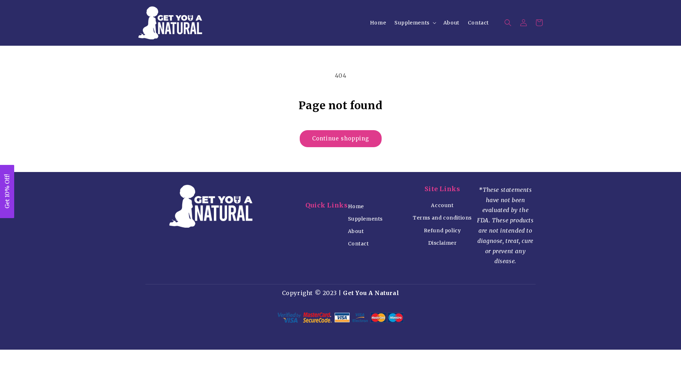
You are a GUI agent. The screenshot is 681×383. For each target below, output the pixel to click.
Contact (358, 243)
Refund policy (442, 230)
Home (356, 206)
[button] (414, 22)
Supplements (365, 219)
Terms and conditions (442, 218)
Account (442, 205)
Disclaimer (442, 243)
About (356, 231)
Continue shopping (340, 138)
